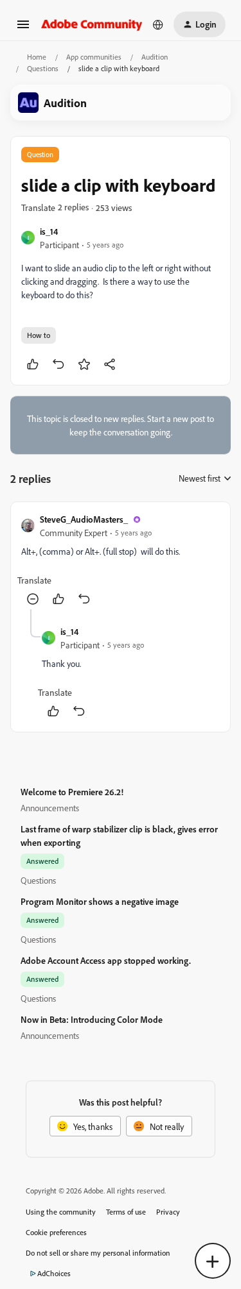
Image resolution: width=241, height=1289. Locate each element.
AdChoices (54, 1273)
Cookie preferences (56, 1232)
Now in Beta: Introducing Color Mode (92, 1019)
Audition (154, 57)
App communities (93, 57)
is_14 (49, 231)
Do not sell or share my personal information (98, 1253)
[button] (23, 28)
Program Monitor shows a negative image (100, 901)
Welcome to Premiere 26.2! (72, 791)
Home (36, 57)
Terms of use (126, 1212)
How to (38, 335)
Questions (42, 68)
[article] (120, 560)
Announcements (50, 807)
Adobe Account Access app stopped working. (106, 960)
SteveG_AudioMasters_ (84, 519)
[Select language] (158, 24)
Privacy (168, 1212)
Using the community (61, 1212)
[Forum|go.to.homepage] (92, 24)
